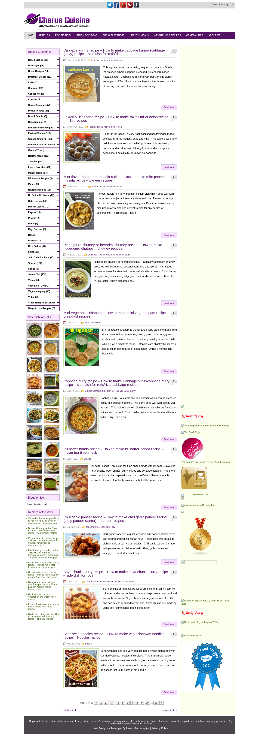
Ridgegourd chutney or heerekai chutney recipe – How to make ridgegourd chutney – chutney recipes (112, 246)
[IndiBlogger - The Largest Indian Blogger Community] (194, 488)
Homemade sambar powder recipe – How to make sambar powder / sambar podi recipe (43, 574)
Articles (44, 35)
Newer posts (169, 710)
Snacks (87, 459)
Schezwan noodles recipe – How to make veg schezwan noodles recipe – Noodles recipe (113, 635)
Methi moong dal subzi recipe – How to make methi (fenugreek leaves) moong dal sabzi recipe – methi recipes (43, 554)
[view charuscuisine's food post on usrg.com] (196, 493)
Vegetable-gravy (116, 60)
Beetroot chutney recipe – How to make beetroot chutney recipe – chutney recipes (44, 616)
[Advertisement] (171, 20)
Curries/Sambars (93, 391)
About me (214, 35)
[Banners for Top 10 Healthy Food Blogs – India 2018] (207, 604)
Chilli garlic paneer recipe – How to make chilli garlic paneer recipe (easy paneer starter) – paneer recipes (115, 519)
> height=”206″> (209, 622)
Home (29, 35)
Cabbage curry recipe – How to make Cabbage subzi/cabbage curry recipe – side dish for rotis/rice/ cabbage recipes (116, 383)
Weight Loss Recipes (167, 35)
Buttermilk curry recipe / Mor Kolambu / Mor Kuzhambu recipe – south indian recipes (42, 530)
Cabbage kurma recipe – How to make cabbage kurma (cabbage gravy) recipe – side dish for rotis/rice (114, 52)
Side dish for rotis (99, 60)
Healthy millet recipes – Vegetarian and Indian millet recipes (42, 596)
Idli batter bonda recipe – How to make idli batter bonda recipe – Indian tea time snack (113, 450)
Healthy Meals (139, 35)
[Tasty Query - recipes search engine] (192, 419)
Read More (169, 107)
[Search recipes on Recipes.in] (190, 432)
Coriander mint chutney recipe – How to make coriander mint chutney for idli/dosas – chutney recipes (43, 541)
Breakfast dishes (93, 322)
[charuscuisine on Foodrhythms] (198, 505)
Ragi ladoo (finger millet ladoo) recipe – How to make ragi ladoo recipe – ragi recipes (43, 564)
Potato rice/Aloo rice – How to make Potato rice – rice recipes (43, 606)
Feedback (32, 42)
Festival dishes (96, 127)
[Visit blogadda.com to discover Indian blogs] (205, 425)
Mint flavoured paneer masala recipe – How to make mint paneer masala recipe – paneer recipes (114, 178)
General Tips (194, 35)
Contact (49, 42)
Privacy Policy (160, 728)
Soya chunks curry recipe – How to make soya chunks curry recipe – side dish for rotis (115, 573)
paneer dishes (98, 186)
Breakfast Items (113, 35)
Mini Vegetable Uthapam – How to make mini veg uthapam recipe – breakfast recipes (116, 314)
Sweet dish (116, 127)
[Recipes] (192, 615)
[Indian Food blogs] (200, 555)
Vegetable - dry (108, 527)
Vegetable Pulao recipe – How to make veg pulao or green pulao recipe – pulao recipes (43, 520)
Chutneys (92, 255)
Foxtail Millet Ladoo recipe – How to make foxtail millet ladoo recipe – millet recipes (115, 118)
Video (63, 42)
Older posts (70, 710)
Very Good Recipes (220, 462)
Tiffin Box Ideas (87, 35)
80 (156, 702)
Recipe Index (63, 35)
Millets (107, 127)
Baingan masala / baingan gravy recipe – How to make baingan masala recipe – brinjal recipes (42, 586)
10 (147, 702)
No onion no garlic (121, 255)
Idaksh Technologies (138, 728)
